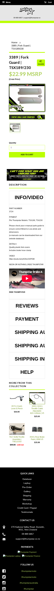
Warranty (27, 499)
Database (27, 479)
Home (14, 42)
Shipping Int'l (28, 359)
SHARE (41, 64)
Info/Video (28, 197)
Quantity (12, 143)
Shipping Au (28, 332)
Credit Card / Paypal (27, 508)
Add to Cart (27, 155)
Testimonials (27, 512)
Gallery (27, 491)
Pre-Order (27, 487)
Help (27, 372)
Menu (7, 2)
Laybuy (27, 483)
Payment (27, 319)
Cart (50, 2)
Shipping (27, 495)
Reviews (27, 306)
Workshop (27, 504)
